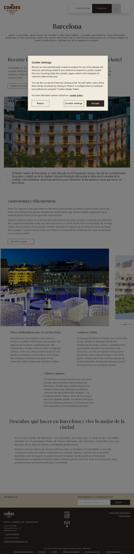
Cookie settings (74, 103)
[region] (68, 83)
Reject (40, 103)
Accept (95, 103)
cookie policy (76, 95)
